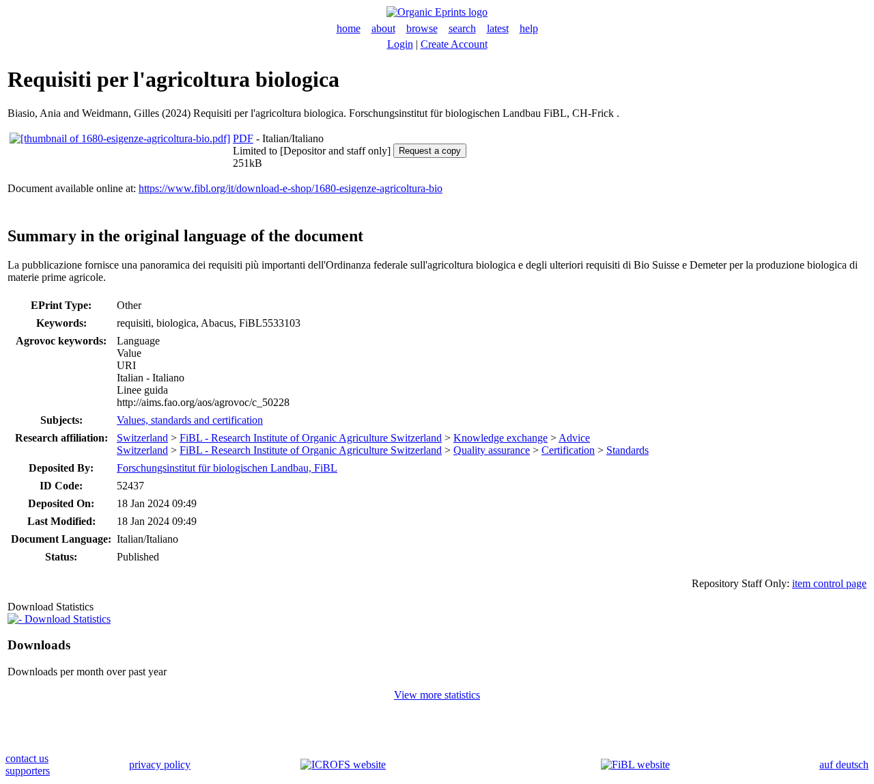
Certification (568, 450)
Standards (627, 450)
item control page (829, 583)
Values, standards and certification (190, 420)
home (349, 28)
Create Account (454, 44)
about (383, 28)
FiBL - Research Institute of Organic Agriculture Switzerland (311, 438)
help (529, 28)
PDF (243, 138)
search (462, 28)
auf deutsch (844, 764)
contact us (26, 758)
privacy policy (160, 764)
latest (498, 28)
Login (400, 44)
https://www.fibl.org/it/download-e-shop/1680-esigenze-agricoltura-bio (290, 188)
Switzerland (142, 438)
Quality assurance (491, 450)
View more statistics (437, 695)
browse (422, 28)
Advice (574, 438)
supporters (27, 770)
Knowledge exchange (500, 438)
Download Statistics (66, 619)
